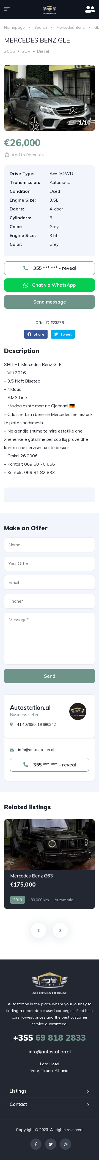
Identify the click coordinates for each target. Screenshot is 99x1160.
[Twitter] (50, 1144)
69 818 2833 (49, 1037)
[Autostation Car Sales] (49, 9)
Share (38, 334)
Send (49, 676)
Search (40, 27)
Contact (18, 1104)
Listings (18, 1091)
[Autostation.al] (77, 711)
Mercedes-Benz (71, 27)
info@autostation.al (50, 1051)
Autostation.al (30, 707)
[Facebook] (36, 1144)
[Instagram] (65, 1144)
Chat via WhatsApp (54, 285)
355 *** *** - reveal (54, 268)
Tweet (65, 334)
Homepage (14, 27)
